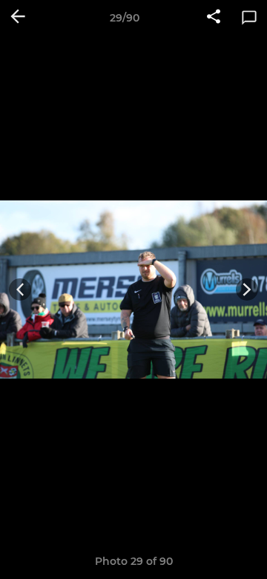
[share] (213, 17)
